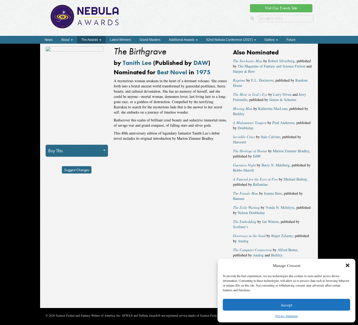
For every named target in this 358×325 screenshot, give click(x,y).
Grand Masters (149, 40)
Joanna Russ (273, 193)
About (65, 40)
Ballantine (260, 184)
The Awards (90, 40)
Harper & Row (244, 71)
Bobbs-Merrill (243, 170)
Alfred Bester (287, 249)
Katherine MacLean (272, 108)
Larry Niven (282, 94)
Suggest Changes (76, 169)
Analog (243, 240)
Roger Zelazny (282, 235)
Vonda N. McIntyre (279, 207)
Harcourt (239, 141)
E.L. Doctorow (262, 80)
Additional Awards (182, 40)
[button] (347, 265)
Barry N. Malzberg (276, 164)
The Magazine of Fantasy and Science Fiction (271, 66)
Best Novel (172, 72)
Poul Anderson (283, 122)
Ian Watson (270, 221)
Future (291, 40)
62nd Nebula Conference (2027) (229, 40)
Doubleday (246, 127)
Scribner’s (240, 226)
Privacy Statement (286, 316)
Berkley (239, 113)
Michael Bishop (295, 179)
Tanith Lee (137, 63)
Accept (286, 304)
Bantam (238, 198)
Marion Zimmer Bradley (291, 150)
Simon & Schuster (282, 99)
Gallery (269, 40)
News (49, 40)
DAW (200, 63)
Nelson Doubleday (251, 212)
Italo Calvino (270, 136)
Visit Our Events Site (281, 8)
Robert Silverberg (281, 60)
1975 (203, 72)
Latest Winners (120, 40)
